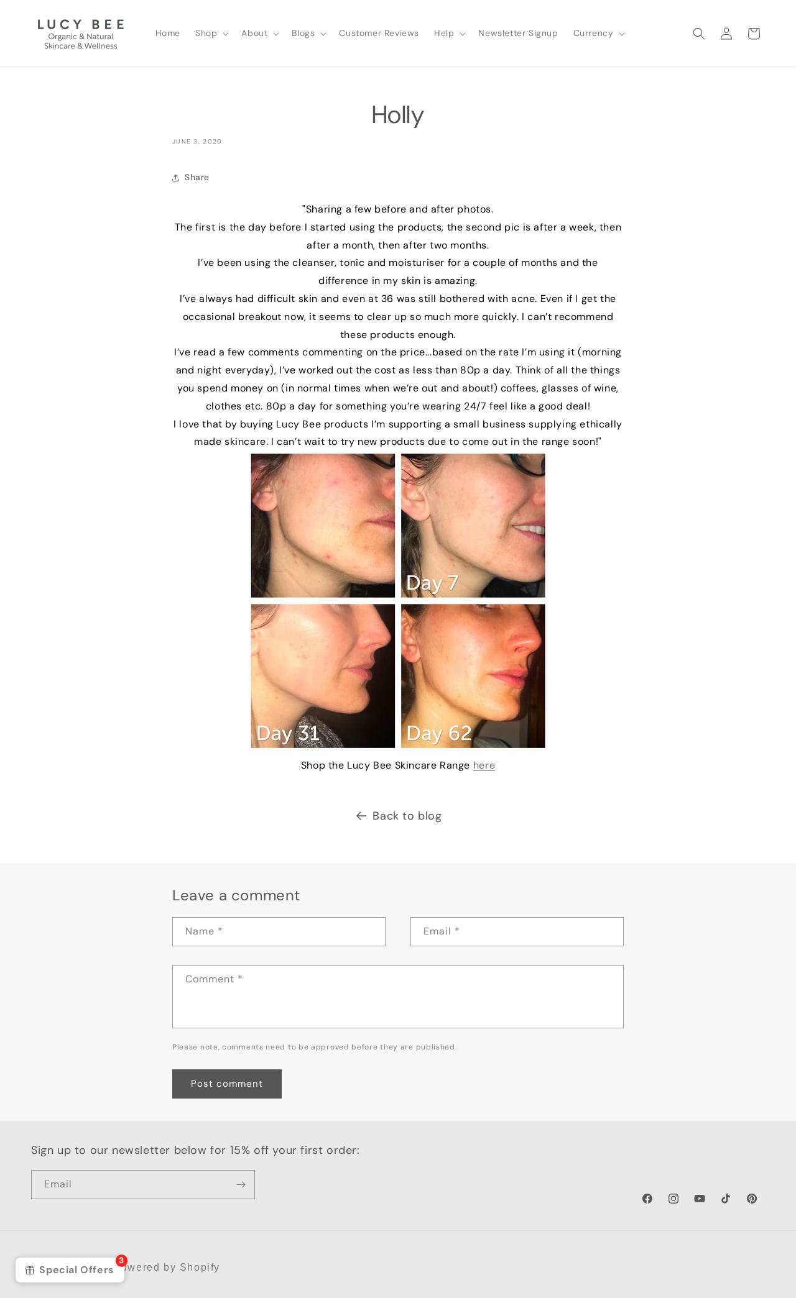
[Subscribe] (240, 1184)
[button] (211, 33)
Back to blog (407, 815)
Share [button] (197, 177)
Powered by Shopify (166, 1267)
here (484, 765)
